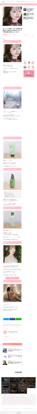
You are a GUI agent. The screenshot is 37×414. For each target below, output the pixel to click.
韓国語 (31, 403)
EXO (28, 403)
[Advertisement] (10, 80)
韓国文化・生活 (14, 390)
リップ (5, 403)
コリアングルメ (31, 379)
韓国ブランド (18, 403)
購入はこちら (12, 277)
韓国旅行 (22, 390)
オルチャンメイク (11, 400)
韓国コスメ (6, 340)
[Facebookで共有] (21, 34)
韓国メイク (5, 400)
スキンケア (13, 403)
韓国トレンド (6, 390)
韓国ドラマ (26, 400)
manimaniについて (23, 1)
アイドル (22, 400)
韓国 (4, 397)
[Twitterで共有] (19, 34)
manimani (14, 34)
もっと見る (32, 34)
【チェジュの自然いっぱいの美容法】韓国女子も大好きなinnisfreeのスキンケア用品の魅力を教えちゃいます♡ (17, 4)
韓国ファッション (28, 397)
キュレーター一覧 (21, 408)
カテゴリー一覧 (14, 408)
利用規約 (28, 408)
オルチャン (22, 379)
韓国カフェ (9, 403)
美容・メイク (5, 4)
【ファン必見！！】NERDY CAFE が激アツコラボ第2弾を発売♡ (15, 350)
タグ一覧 (17, 408)
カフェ (31, 400)
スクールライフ (9, 354)
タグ (30, 1)
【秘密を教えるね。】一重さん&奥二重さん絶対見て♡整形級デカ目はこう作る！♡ (15, 363)
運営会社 (25, 408)
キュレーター (33, 1)
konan (17, 348)
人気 (18, 400)
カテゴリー (27, 1)
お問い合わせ (31, 408)
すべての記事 (18, 1)
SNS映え (5, 379)
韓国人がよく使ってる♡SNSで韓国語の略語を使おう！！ (15, 356)
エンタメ (14, 379)
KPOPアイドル (24, 403)
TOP (1, 4)
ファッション (9, 348)
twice (15, 400)
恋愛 (22, 385)
